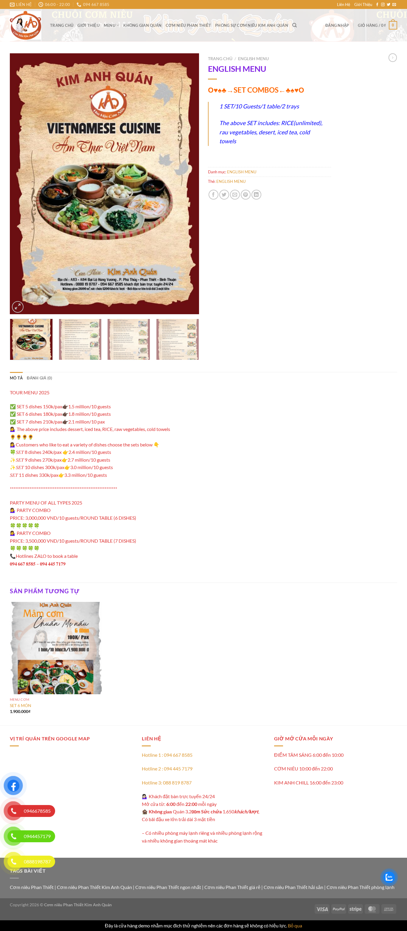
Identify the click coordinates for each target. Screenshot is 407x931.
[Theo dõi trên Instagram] (383, 5)
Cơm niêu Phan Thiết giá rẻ (232, 887)
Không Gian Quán (142, 25)
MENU (109, 25)
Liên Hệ (343, 4)
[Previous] (21, 184)
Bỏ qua (295, 925)
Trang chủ (61, 25)
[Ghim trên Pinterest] (246, 195)
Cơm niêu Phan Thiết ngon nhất (168, 887)
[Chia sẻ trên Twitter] (224, 195)
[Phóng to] (18, 307)
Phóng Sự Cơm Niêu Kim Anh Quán (251, 25)
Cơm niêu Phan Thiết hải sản (293, 887)
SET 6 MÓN (20, 705)
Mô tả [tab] (16, 378)
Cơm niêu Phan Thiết (188, 25)
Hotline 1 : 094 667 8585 (167, 755)
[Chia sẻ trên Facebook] (213, 195)
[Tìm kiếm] (294, 25)
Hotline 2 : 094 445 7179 (167, 768)
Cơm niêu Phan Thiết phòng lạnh (360, 887)
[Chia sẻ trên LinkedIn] (256, 195)
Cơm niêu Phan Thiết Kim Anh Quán (94, 887)
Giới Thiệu (363, 4)
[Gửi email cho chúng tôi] (394, 5)
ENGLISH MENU (253, 58)
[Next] (187, 184)
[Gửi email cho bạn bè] (235, 195)
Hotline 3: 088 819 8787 (167, 782)
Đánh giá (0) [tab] (39, 378)
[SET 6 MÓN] (56, 648)
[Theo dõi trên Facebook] (377, 5)
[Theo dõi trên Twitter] (388, 5)
